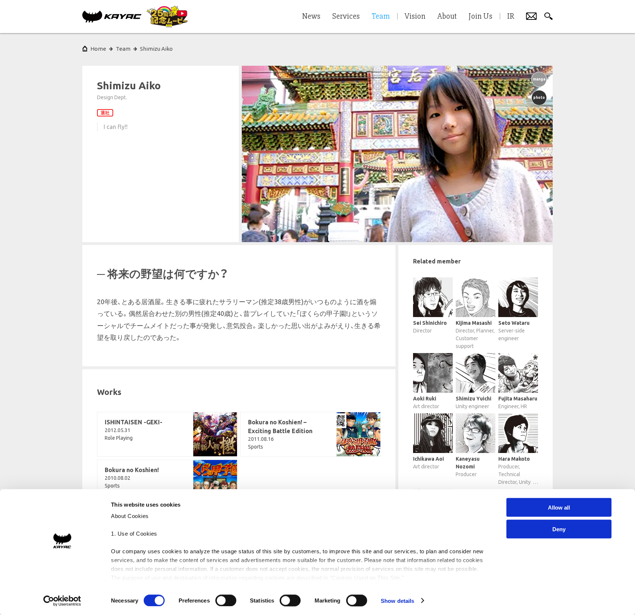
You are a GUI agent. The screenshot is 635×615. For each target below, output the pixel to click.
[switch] (225, 600)
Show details (397, 600)
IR (510, 16)
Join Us (480, 16)
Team (123, 49)
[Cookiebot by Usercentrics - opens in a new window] (62, 600)
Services (346, 16)
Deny (559, 529)
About (447, 16)
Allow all (559, 507)
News (311, 16)
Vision (415, 16)
